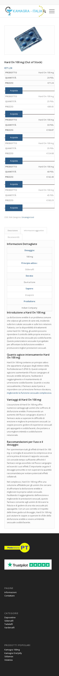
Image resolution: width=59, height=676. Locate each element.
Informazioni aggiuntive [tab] (34, 230)
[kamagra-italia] (24, 11)
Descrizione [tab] (13, 230)
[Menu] (50, 11)
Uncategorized (28, 217)
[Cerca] (43, 11)
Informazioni (10, 592)
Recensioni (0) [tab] (13, 237)
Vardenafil (9, 627)
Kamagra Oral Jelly (13, 653)
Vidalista (8, 659)
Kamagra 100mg (12, 649)
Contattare (9, 595)
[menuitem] (43, 11)
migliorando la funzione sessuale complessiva (29, 392)
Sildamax (8, 656)
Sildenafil (8, 620)
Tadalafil (8, 624)
